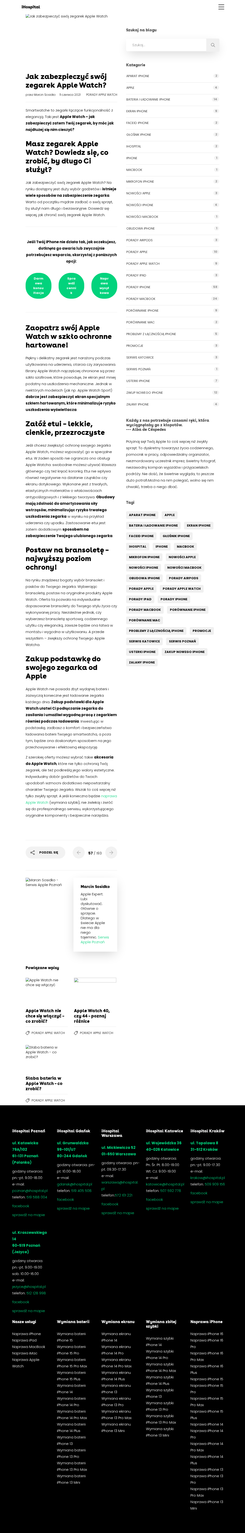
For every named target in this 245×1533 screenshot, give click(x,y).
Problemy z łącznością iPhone (151, 334)
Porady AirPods (139, 240)
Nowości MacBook (142, 216)
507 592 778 (170, 1190)
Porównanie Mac (140, 322)
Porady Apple (137, 252)
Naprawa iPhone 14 (206, 1424)
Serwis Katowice (140, 357)
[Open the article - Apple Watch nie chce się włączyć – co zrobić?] (36, 991)
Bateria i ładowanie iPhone (148, 99)
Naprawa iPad (24, 1340)
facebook (20, 1205)
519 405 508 (81, 1190)
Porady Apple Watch (101, 95)
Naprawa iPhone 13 (206, 1469)
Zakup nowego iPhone (144, 392)
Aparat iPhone (137, 76)
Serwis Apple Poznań (95, 939)
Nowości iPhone (139, 205)
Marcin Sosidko (45, 95)
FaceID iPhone (137, 123)
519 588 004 (37, 1197)
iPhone (131, 158)
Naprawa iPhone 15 (206, 1378)
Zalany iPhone (137, 404)
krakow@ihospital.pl (207, 1177)
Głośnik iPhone (138, 134)
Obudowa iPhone (140, 228)
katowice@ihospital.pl (165, 1184)
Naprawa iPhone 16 (206, 1333)
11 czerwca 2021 (70, 95)
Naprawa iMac (24, 1353)
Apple (130, 87)
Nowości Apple (138, 193)
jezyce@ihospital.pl (29, 1286)
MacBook (134, 170)
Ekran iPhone (137, 111)
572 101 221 (123, 1195)
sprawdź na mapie (28, 1214)
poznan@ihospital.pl (30, 1190)
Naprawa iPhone (26, 1333)
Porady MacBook (140, 299)
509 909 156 (215, 1184)
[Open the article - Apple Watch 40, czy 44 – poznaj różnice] (84, 991)
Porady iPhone (138, 287)
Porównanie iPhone (142, 310)
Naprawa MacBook (28, 1346)
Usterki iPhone (138, 381)
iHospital (133, 146)
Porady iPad (136, 275)
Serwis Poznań (138, 369)
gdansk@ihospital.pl (74, 1184)
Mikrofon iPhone (140, 181)
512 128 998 (36, 1293)
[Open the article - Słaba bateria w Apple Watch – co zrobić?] (36, 1058)
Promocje (134, 345)
